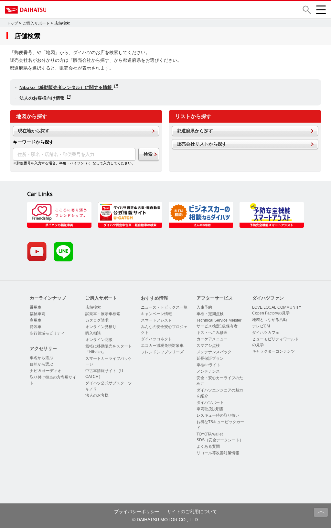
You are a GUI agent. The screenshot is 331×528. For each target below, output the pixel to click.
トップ (12, 23)
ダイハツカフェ (265, 332)
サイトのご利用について (192, 511)
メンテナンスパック (214, 352)
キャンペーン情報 (156, 314)
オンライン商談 (98, 339)
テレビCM (261, 326)
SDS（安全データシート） (220, 440)
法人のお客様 (97, 395)
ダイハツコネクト (156, 339)
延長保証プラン (210, 358)
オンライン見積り (100, 326)
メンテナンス (208, 371)
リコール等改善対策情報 (218, 453)
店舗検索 (93, 307)
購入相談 (93, 333)
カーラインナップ (48, 298)
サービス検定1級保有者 (217, 326)
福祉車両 (37, 314)
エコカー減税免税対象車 (162, 345)
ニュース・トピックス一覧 (164, 307)
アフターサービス (215, 298)
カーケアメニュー (212, 339)
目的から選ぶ (41, 364)
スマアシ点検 (208, 345)
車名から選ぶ (41, 358)
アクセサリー (43, 348)
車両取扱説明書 (210, 409)
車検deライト (208, 365)
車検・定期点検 (210, 314)
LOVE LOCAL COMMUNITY (276, 307)
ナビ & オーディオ (45, 370)
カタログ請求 (97, 320)
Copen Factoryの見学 (271, 313)
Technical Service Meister (219, 320)
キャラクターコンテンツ (273, 351)
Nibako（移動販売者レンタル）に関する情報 (66, 87)
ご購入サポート (36, 23)
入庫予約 (204, 307)
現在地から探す (33, 130)
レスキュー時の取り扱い (218, 415)
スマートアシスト (156, 320)
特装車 (35, 326)
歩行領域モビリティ (47, 333)
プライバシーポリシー (136, 511)
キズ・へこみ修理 (212, 332)
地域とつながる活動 (269, 319)
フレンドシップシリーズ (162, 352)
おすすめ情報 (154, 298)
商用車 (35, 320)
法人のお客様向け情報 (42, 98)
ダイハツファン (268, 298)
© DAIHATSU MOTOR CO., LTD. (165, 519)
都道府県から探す (195, 130)
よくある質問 (208, 446)
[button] (307, 10)
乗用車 (35, 307)
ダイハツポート (210, 402)
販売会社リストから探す (202, 144)
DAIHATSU (53, 10)
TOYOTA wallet (210, 434)
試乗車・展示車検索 (102, 314)
